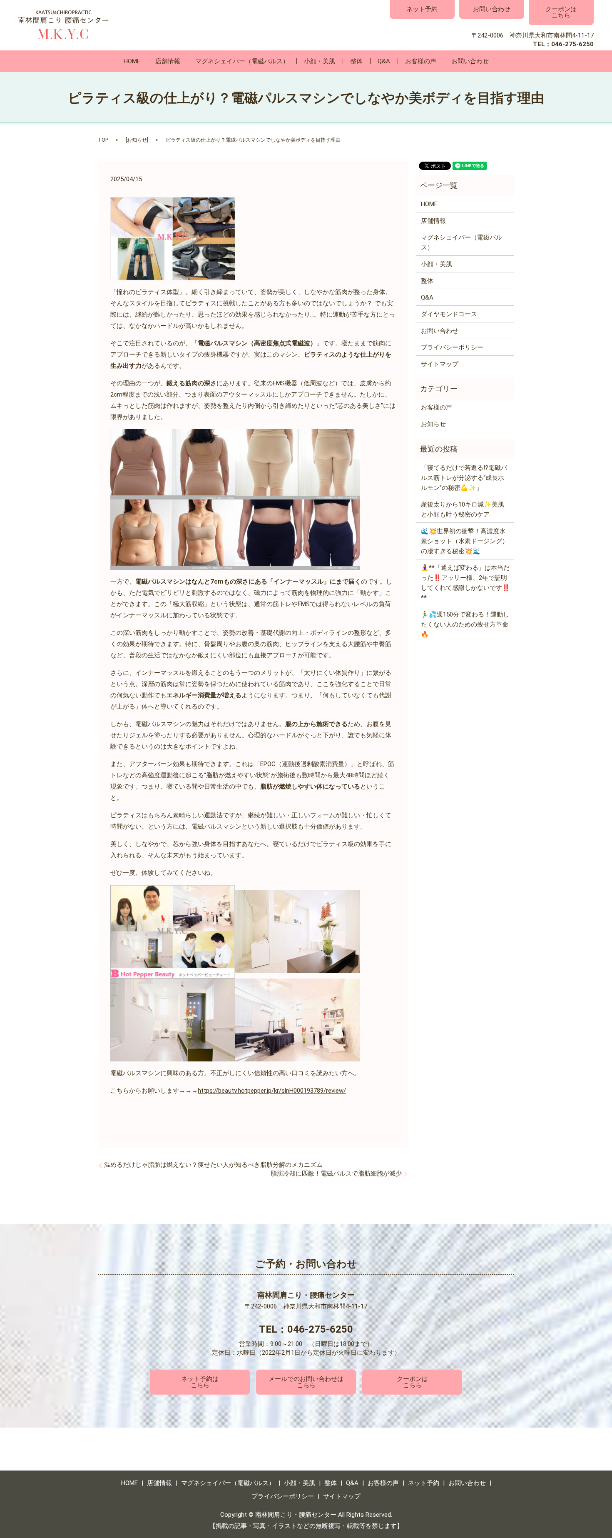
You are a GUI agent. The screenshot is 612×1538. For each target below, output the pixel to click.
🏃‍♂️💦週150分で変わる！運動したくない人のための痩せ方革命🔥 (465, 624)
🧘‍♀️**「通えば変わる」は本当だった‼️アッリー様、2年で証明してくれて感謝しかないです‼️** (465, 583)
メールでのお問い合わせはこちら (306, 1382)
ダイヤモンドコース (449, 314)
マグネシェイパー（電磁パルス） (242, 61)
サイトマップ (439, 364)
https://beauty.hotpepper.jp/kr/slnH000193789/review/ (272, 1090)
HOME (132, 61)
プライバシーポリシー (452, 347)
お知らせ (137, 140)
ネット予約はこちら (200, 1382)
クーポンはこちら (561, 12)
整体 (356, 61)
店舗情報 (167, 61)
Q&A (384, 61)
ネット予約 (422, 9)
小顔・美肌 (319, 61)
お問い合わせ (491, 9)
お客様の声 (420, 61)
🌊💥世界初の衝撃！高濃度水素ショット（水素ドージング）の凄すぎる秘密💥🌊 (464, 541)
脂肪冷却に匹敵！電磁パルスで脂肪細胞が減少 (336, 1173)
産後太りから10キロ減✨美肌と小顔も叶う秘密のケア (462, 509)
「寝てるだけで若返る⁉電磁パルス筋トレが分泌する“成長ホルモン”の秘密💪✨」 (464, 478)
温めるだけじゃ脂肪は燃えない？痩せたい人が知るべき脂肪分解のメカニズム (213, 1164)
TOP (103, 140)
